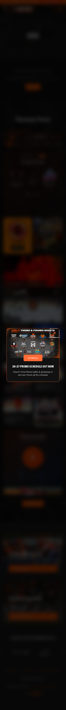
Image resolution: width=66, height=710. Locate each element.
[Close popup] (54, 333)
